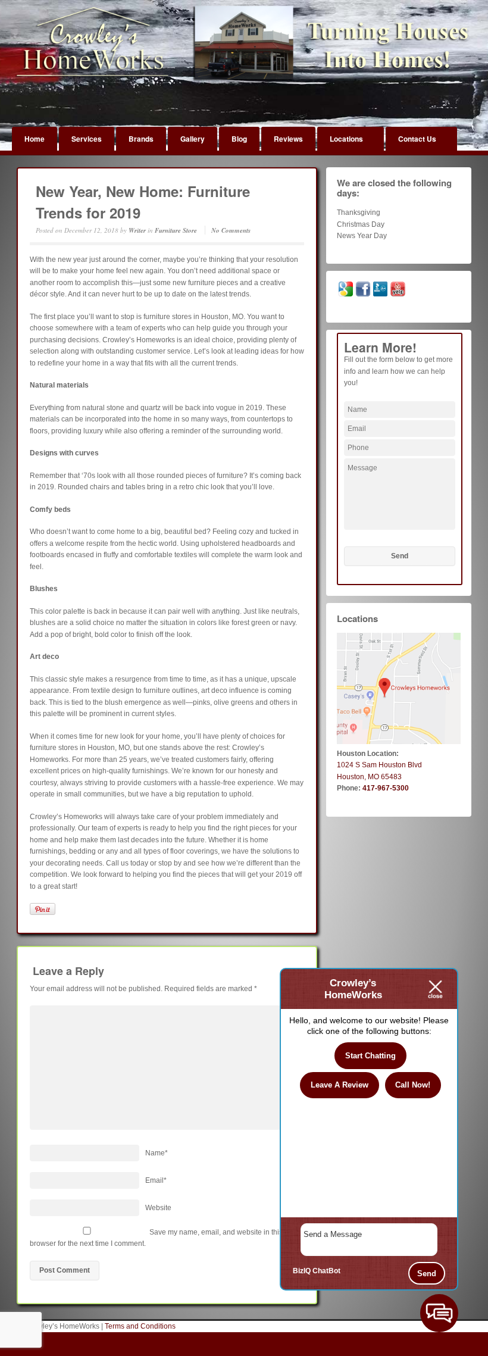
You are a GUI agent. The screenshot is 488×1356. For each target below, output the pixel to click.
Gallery (192, 138)
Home (34, 138)
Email (156, 1180)
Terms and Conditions (140, 1326)
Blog (239, 138)
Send (426, 1273)
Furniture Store (176, 230)
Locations (346, 138)
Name (156, 1153)
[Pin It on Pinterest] (42, 909)
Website (158, 1208)
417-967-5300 (385, 788)
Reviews (288, 138)
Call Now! (412, 1084)
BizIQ (302, 1271)
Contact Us (417, 138)
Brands (141, 138)
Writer (137, 230)
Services (86, 138)
